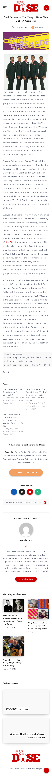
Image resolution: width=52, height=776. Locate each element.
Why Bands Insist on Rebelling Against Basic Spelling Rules (37, 626)
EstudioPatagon (35, 769)
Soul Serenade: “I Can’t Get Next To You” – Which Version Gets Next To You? (13, 420)
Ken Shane (25, 541)
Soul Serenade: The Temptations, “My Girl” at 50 (12, 392)
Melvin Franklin (18, 455)
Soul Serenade (42, 459)
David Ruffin (21, 452)
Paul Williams (9, 459)
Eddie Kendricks (35, 452)
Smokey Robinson (25, 459)
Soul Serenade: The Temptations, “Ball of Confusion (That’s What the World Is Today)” (36, 395)
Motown (30, 455)
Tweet (6, 372)
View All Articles (26, 579)
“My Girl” (9, 242)
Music (42, 445)
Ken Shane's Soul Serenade (24, 445)
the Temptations (26, 462)
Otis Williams (41, 455)
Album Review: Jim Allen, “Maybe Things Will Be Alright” (12, 663)
